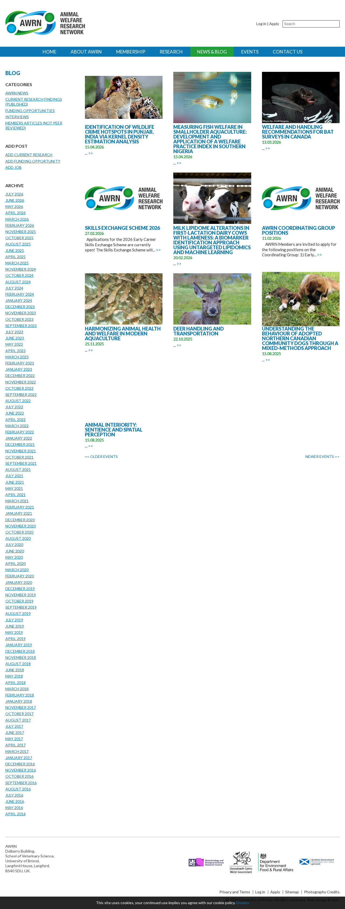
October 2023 (19, 319)
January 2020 (18, 582)
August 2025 (18, 244)
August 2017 (18, 720)
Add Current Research (28, 154)
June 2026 (14, 200)
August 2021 (18, 469)
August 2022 (18, 400)
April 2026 (15, 212)
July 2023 (14, 331)
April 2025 (15, 256)
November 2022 (20, 382)
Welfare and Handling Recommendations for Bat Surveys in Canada (298, 132)
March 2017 (17, 751)
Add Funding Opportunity (32, 161)
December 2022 (20, 375)
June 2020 (14, 551)
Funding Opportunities (30, 110)
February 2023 (19, 363)
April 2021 (15, 494)
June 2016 (14, 801)
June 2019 (14, 626)
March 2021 (17, 501)
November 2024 (20, 269)
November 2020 (20, 526)
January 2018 (18, 701)
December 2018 (20, 651)
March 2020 (17, 569)
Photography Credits (322, 892)
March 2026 (17, 219)
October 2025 (19, 237)
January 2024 (18, 300)
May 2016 (14, 807)
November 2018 (20, 657)
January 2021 (18, 513)
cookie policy (223, 902)
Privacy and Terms (234, 892)
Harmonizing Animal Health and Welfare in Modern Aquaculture (123, 333)
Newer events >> (322, 456)
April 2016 (15, 814)
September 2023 (21, 325)
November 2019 (20, 594)
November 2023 (20, 313)
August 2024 (18, 282)
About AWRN (86, 52)
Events (249, 52)
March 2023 (17, 357)
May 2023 (14, 344)
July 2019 (14, 620)
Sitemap (292, 892)
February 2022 (19, 432)
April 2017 (15, 745)
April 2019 (15, 638)
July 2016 (14, 795)
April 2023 (15, 350)
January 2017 (18, 757)
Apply (274, 23)
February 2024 (19, 294)
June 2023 (14, 338)
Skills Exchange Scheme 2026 (122, 228)
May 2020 (14, 557)
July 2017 (14, 726)
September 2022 (21, 394)
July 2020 (14, 544)
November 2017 (20, 707)
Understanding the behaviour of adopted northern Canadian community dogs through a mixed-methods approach (300, 338)
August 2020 (18, 538)
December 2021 (20, 444)
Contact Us (287, 52)
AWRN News (16, 93)
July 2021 (14, 475)
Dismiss (242, 902)
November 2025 (20, 231)
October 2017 (19, 713)
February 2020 (19, 576)
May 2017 (14, 738)
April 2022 (15, 419)
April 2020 (15, 563)
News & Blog (212, 52)
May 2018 (14, 676)
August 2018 (18, 663)
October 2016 (19, 776)
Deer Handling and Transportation (198, 331)
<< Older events (101, 456)
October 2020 (19, 532)
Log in (261, 23)
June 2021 (14, 482)
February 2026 (19, 225)
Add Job (13, 167)
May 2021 (14, 488)
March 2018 (17, 688)
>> (90, 153)
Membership (130, 52)
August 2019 (18, 613)
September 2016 (21, 782)
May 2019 (14, 632)
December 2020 (20, 519)
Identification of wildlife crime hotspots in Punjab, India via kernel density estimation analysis (119, 134)
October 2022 (19, 388)
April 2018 (15, 682)
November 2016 (20, 770)
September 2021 (21, 463)
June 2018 (14, 670)
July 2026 (14, 194)
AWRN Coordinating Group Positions (298, 230)
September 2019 (21, 607)
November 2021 (20, 451)
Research (171, 52)
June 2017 (14, 732)
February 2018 (19, 695)
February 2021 (19, 507)
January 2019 (18, 644)
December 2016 (20, 764)
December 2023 (20, 306)
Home (49, 52)
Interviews (17, 117)
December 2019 (20, 588)
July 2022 (14, 407)
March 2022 (17, 425)
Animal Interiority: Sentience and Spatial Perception (114, 429)
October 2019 (19, 601)
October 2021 (19, 457)
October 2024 (19, 275)
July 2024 (14, 288)
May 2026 (14, 206)
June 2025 (14, 250)
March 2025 (17, 263)
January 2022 (18, 438)
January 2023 (18, 369)
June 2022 (14, 413)
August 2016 (18, 789)
